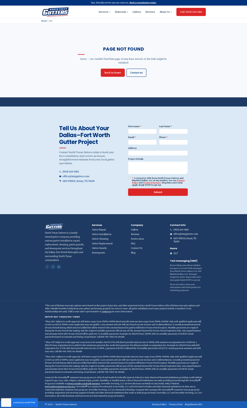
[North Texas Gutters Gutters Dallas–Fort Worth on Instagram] (53, 266)
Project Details (135, 159)
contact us (106, 311)
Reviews (150, 11)
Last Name (165, 126)
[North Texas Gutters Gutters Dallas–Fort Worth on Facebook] (47, 266)
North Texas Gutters (66, 404)
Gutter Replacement (102, 243)
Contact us (136, 72)
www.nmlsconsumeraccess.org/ (60, 386)
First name (134, 126)
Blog (133, 252)
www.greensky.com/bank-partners (83, 383)
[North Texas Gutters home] (55, 12)
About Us (165, 11)
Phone (163, 137)
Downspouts (98, 252)
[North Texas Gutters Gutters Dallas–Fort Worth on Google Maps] (59, 266)
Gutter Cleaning (100, 239)
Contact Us (136, 248)
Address (132, 148)
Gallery (137, 11)
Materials (120, 11)
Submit (158, 192)
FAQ (133, 243)
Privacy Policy (159, 404)
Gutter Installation (101, 234)
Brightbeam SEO (193, 404)
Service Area (137, 239)
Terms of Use (176, 404)
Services (103, 11)
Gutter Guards (99, 248)
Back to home (112, 72)
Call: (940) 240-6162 (191, 11)
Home (44, 21)
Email (132, 137)
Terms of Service (152, 182)
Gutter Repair (99, 229)
